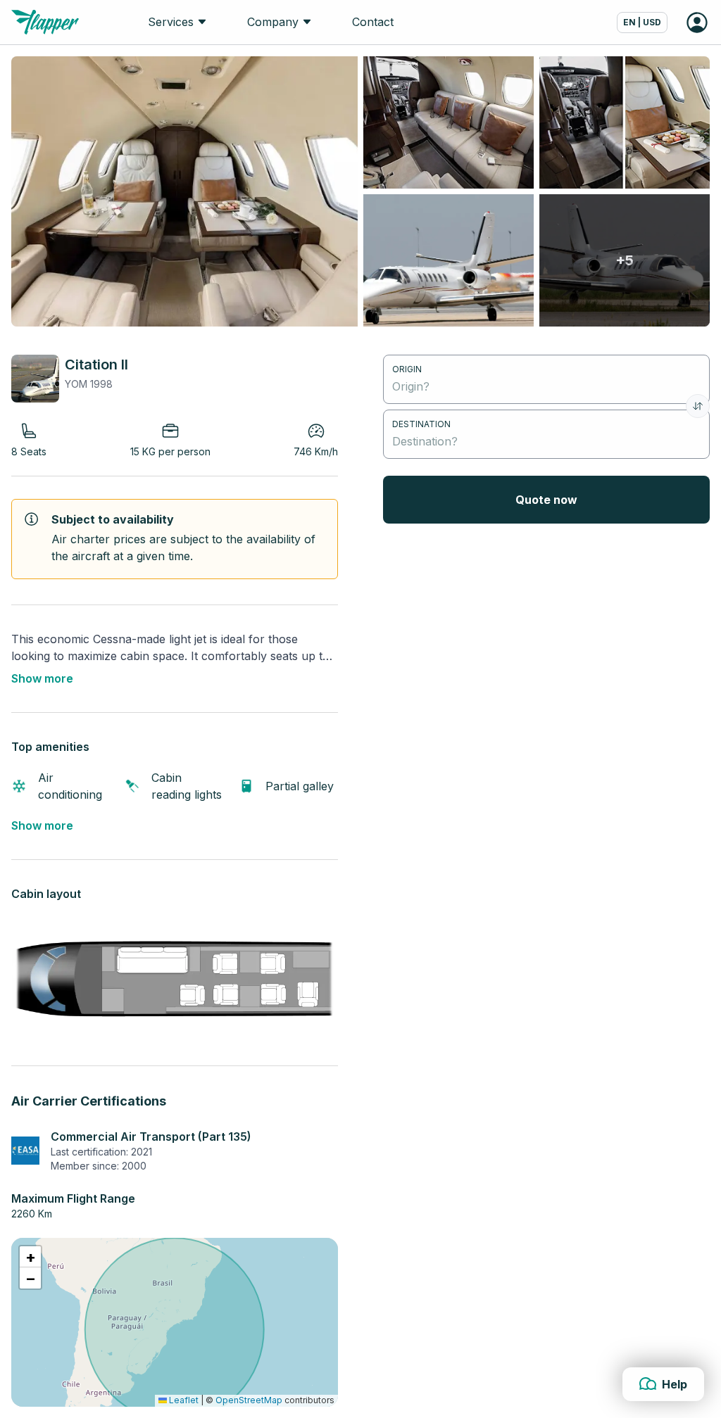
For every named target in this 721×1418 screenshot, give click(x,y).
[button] (30, 1256)
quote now (546, 500)
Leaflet (183, 1400)
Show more (42, 678)
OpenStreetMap (248, 1400)
